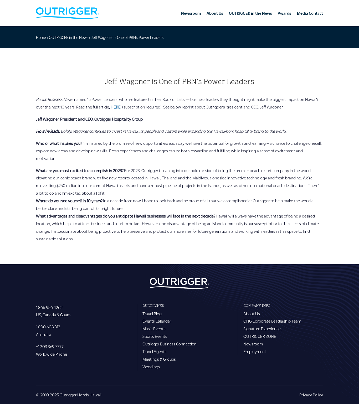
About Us (215, 13)
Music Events (154, 328)
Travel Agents (154, 351)
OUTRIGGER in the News (250, 13)
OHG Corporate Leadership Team (272, 321)
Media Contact (310, 13)
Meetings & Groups (159, 359)
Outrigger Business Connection (169, 343)
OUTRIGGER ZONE (259, 336)
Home (41, 37)
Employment (254, 351)
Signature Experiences (262, 328)
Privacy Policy (311, 394)
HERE (116, 107)
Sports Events (154, 336)
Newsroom (191, 13)
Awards (284, 13)
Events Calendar (156, 321)
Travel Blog (152, 313)
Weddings (151, 366)
